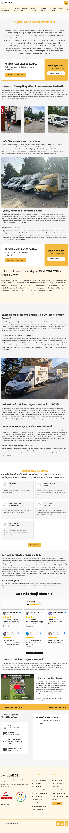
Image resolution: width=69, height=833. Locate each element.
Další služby (61, 9)
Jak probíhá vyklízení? (59, 783)
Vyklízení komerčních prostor (41, 790)
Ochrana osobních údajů (60, 796)
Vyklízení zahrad (53, 9)
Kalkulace (57, 803)
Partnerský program (58, 793)
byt (43, 30)
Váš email (38, 735)
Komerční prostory (33, 9)
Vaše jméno (39, 727)
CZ (2, 805)
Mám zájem (34, 545)
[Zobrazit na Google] (4, 613)
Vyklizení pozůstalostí (5, 9)
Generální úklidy (37, 800)
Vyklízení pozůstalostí (39, 780)
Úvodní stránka (57, 780)
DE (8, 805)
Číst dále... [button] (6, 626)
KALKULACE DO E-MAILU (15, 75)
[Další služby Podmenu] (67, 9)
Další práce (55, 786)
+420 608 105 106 (56, 73)
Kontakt (54, 800)
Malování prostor (37, 803)
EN (5, 805)
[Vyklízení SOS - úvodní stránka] (7, 3)
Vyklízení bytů (16, 9)
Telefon (53, 727)
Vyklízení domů (24, 9)
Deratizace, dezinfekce (39, 806)
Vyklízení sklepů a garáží (39, 793)
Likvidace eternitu (37, 809)
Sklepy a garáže (43, 9)
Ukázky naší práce (58, 790)
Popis (37, 742)
